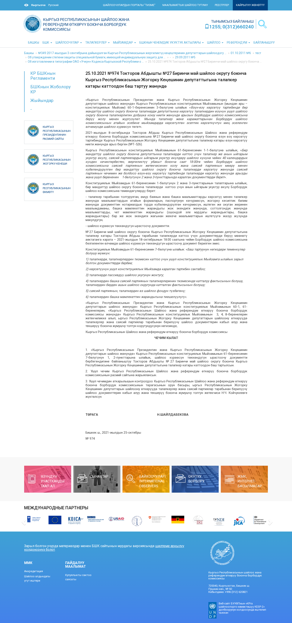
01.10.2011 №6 (241, 53)
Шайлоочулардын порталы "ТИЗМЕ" (129, 5)
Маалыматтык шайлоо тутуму (185, 5)
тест (258, 53)
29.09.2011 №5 (185, 57)
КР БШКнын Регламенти (42, 76)
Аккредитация (33, 571)
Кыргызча (38, 5)
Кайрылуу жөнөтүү (250, 5)
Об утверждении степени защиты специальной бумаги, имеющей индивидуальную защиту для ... (96, 57)
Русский (53, 5)
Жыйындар (41, 100)
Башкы (29, 53)
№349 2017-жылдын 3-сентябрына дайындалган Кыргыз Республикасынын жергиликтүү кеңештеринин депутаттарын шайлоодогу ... (132, 53)
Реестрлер (222, 5)
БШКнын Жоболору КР (50, 89)
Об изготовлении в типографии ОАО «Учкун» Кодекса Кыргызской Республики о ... (86, 61)
